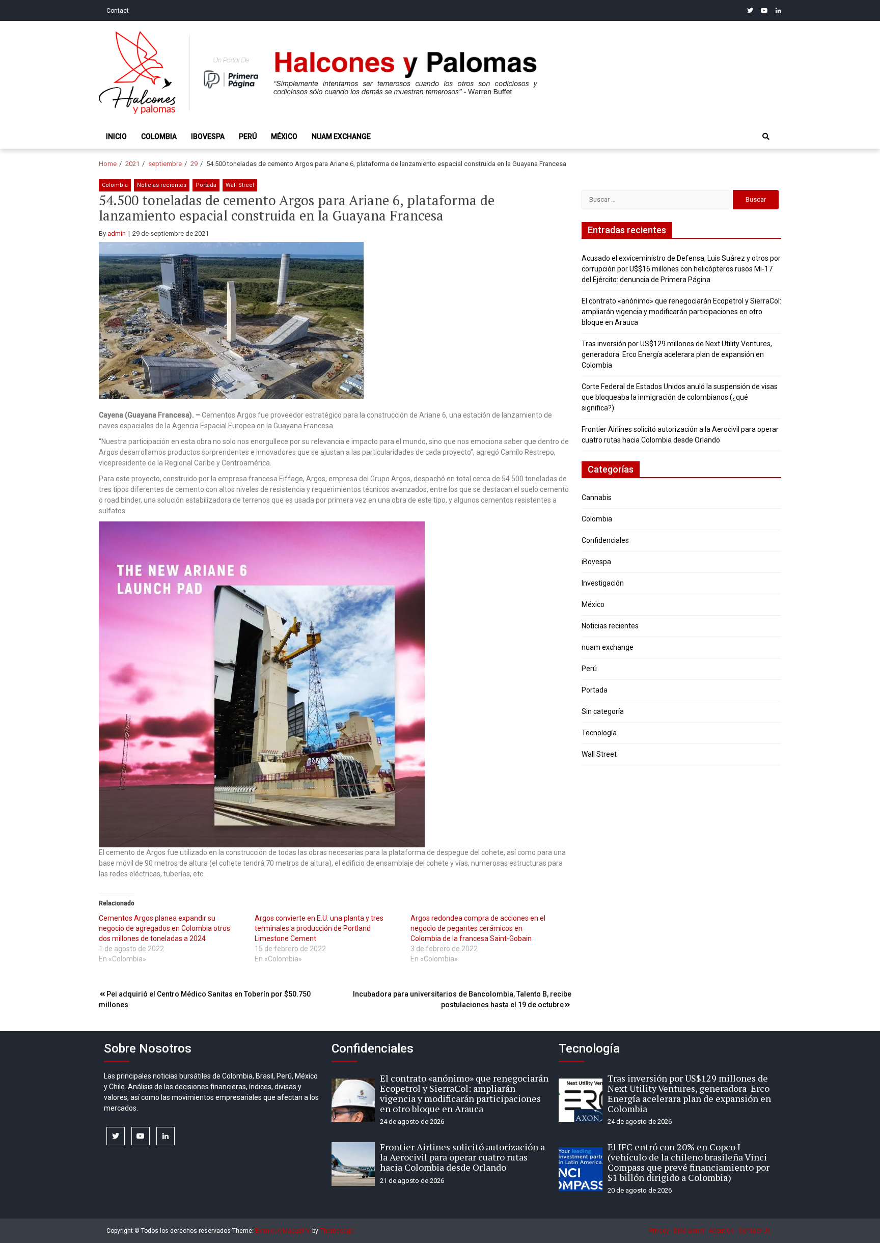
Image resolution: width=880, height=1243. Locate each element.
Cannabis (597, 497)
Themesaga (337, 1230)
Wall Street (240, 185)
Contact (117, 10)
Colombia (159, 136)
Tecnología (599, 733)
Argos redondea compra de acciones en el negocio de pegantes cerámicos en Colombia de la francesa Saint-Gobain (477, 928)
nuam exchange (341, 136)
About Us (721, 1230)
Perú (248, 136)
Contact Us (755, 1230)
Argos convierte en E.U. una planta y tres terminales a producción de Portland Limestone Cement (319, 928)
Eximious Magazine (283, 1230)
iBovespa (208, 136)
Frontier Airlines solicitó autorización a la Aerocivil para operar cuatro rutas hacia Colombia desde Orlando (462, 1157)
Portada (206, 185)
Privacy (659, 1230)
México (284, 136)
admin (116, 233)
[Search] (766, 136)
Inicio (116, 136)
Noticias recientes (161, 185)
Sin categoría (603, 711)
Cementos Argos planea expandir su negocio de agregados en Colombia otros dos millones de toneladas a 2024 (164, 928)
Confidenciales (605, 540)
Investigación (603, 583)
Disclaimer (689, 1230)
